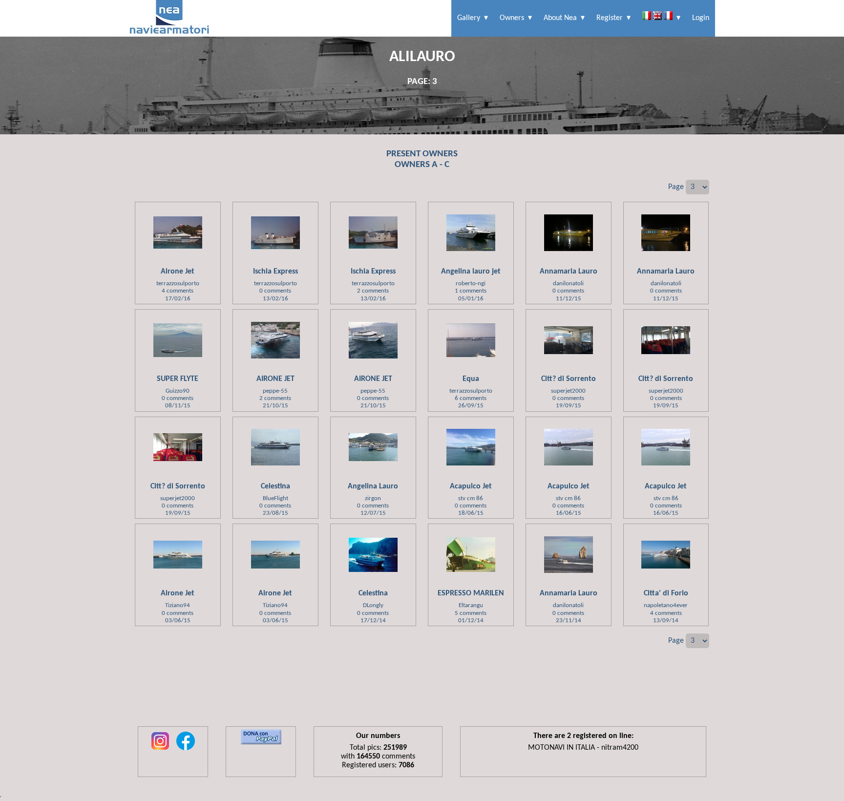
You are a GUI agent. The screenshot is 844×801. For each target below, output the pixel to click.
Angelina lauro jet (471, 271)
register (609, 18)
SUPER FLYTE (177, 379)
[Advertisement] (422, 695)
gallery (468, 18)
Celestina (275, 486)
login (700, 18)
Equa (471, 379)
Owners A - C (422, 164)
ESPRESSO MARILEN (471, 593)
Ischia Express (275, 271)
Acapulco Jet (471, 486)
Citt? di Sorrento (568, 379)
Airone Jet (177, 271)
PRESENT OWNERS (422, 154)
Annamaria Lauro (568, 271)
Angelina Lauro (373, 486)
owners (512, 18)
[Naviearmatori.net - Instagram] (160, 751)
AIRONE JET (275, 379)
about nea (560, 18)
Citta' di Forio (666, 593)
